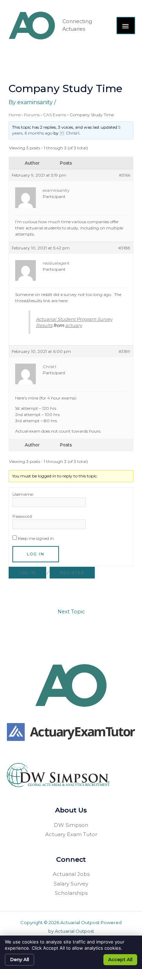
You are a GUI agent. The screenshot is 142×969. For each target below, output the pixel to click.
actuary (73, 325)
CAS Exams (54, 114)
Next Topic (71, 612)
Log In (35, 554)
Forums (32, 114)
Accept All (120, 959)
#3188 (124, 247)
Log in (27, 572)
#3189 (124, 351)
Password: (22, 516)
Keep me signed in (36, 538)
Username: (23, 494)
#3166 (124, 175)
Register (72, 572)
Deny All (19, 959)
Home (15, 114)
